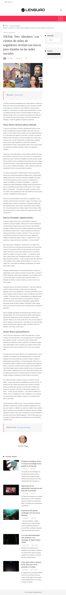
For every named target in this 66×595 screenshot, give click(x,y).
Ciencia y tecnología (9, 32)
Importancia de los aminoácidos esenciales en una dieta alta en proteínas (31, 488)
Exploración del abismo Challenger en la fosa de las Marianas (30, 513)
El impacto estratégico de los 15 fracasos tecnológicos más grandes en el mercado (31, 463)
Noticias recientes (18, 95)
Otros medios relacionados (24, 427)
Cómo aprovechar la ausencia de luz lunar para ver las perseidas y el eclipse (31, 564)
